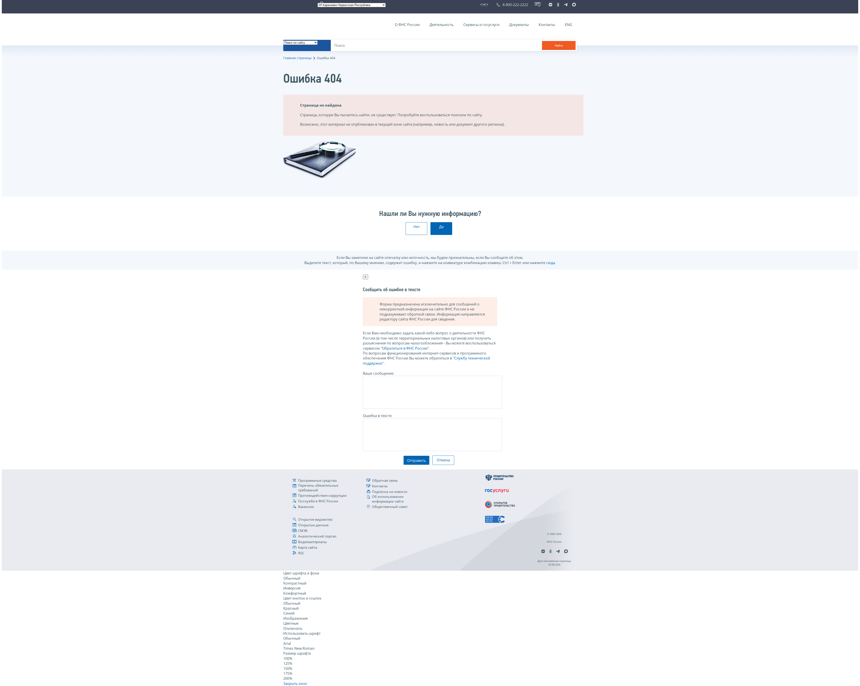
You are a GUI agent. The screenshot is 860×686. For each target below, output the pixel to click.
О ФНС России (407, 24)
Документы (519, 24)
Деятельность (442, 24)
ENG (568, 24)
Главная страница (297, 58)
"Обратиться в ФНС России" (405, 348)
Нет (416, 226)
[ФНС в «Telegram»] (565, 4)
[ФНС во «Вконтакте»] (550, 4)
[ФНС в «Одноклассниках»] (558, 4)
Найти (559, 45)
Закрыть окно (295, 683)
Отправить (416, 460)
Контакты (547, 24)
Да (441, 226)
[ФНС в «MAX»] (573, 4)
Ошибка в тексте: (377, 415)
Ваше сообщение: (378, 373)
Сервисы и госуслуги (481, 24)
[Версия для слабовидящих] (485, 4)
